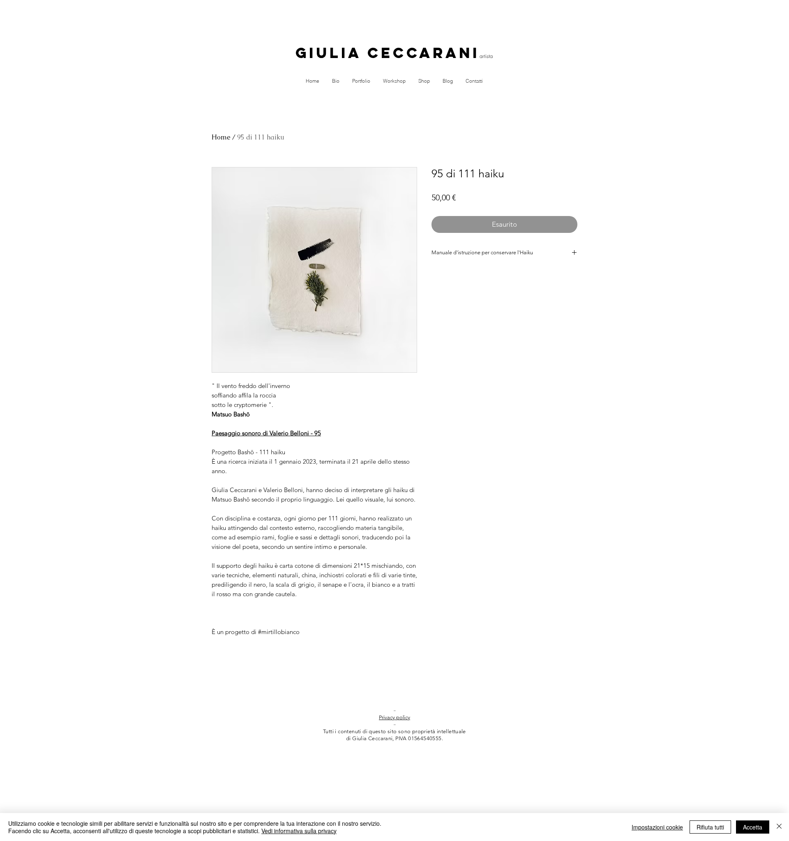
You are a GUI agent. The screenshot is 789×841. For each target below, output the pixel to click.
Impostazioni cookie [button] (657, 827)
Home (221, 137)
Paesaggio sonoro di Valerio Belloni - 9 (265, 433)
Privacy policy (394, 717)
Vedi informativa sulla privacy (299, 831)
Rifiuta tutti (710, 827)
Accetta (752, 827)
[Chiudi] (779, 827)
